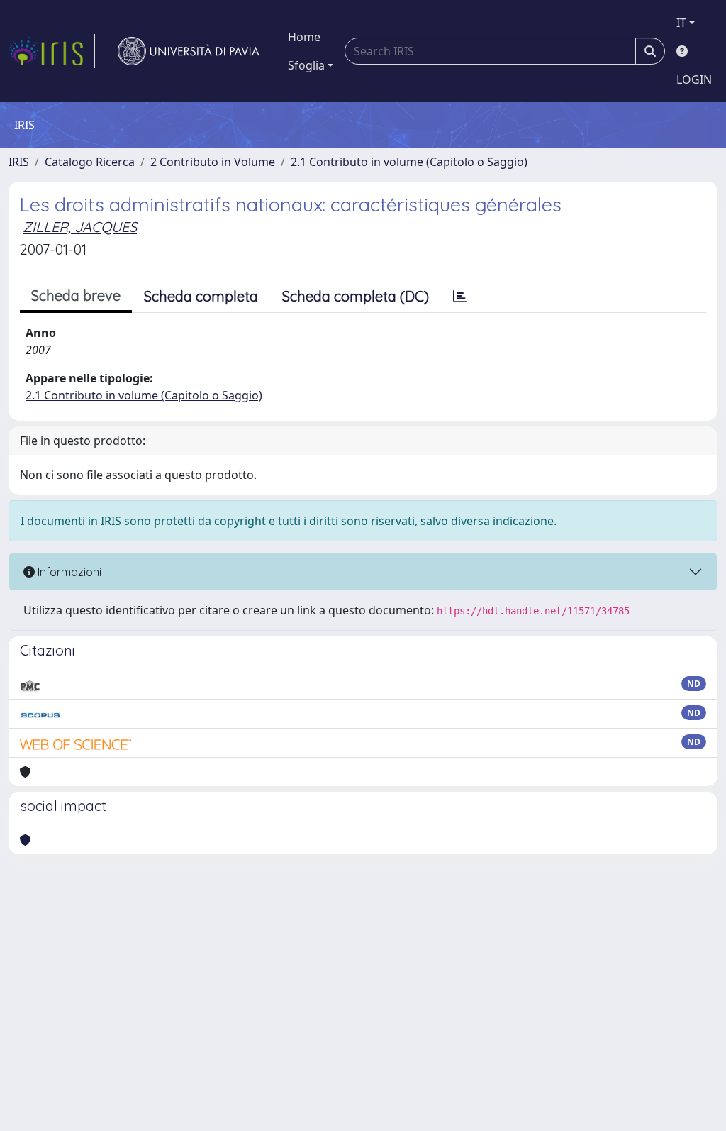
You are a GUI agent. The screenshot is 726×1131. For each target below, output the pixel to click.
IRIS (19, 162)
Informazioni (68, 572)
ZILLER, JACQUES (80, 227)
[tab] (460, 296)
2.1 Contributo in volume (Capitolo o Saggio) (409, 162)
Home (304, 37)
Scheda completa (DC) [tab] (355, 296)
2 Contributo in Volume (212, 162)
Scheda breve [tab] (76, 295)
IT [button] (681, 23)
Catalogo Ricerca (90, 162)
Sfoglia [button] (306, 65)
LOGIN (694, 79)
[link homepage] (52, 51)
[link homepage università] (188, 51)
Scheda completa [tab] (201, 296)
